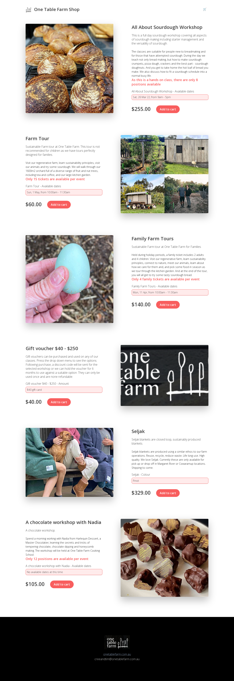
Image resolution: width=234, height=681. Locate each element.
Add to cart (168, 109)
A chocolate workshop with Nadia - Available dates (58, 566)
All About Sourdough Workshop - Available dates (163, 91)
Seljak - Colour (141, 475)
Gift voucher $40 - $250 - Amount (47, 384)
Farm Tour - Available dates (43, 186)
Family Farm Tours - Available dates (154, 286)
